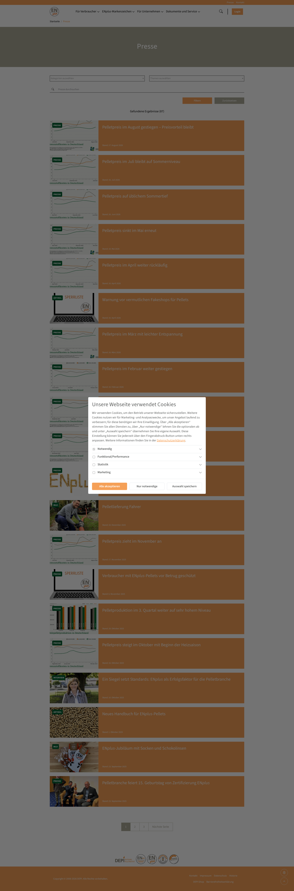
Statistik (103, 464)
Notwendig (105, 449)
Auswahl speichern (184, 486)
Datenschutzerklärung (171, 440)
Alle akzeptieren (109, 486)
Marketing (104, 472)
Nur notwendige (147, 486)
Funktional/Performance (113, 457)
